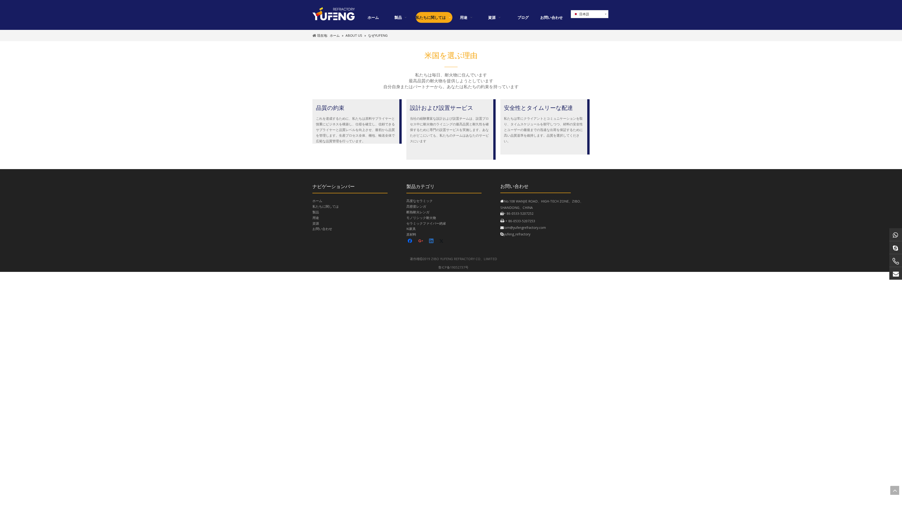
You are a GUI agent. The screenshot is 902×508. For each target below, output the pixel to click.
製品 (315, 212)
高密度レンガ (416, 206)
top (894, 490)
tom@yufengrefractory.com (525, 227)
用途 (315, 217)
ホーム (317, 200)
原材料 (411, 234)
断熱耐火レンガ (417, 212)
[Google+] (421, 241)
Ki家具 (411, 228)
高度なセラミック (419, 200)
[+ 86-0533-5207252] (895, 261)
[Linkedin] (431, 241)
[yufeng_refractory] (895, 247)
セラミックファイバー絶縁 (426, 223)
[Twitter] (442, 241)
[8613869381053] (895, 234)
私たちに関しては (325, 206)
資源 (315, 223)
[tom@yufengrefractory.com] (895, 273)
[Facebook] (410, 241)
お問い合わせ (322, 228)
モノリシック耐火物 (421, 217)
